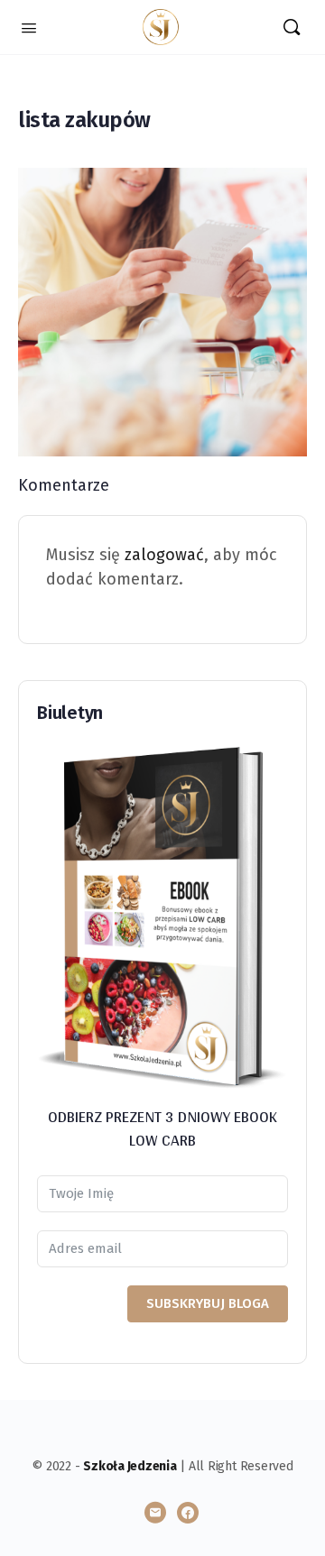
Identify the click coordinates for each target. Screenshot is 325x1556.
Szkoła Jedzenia (129, 1466)
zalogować (164, 555)
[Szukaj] (291, 27)
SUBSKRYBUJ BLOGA (207, 1303)
